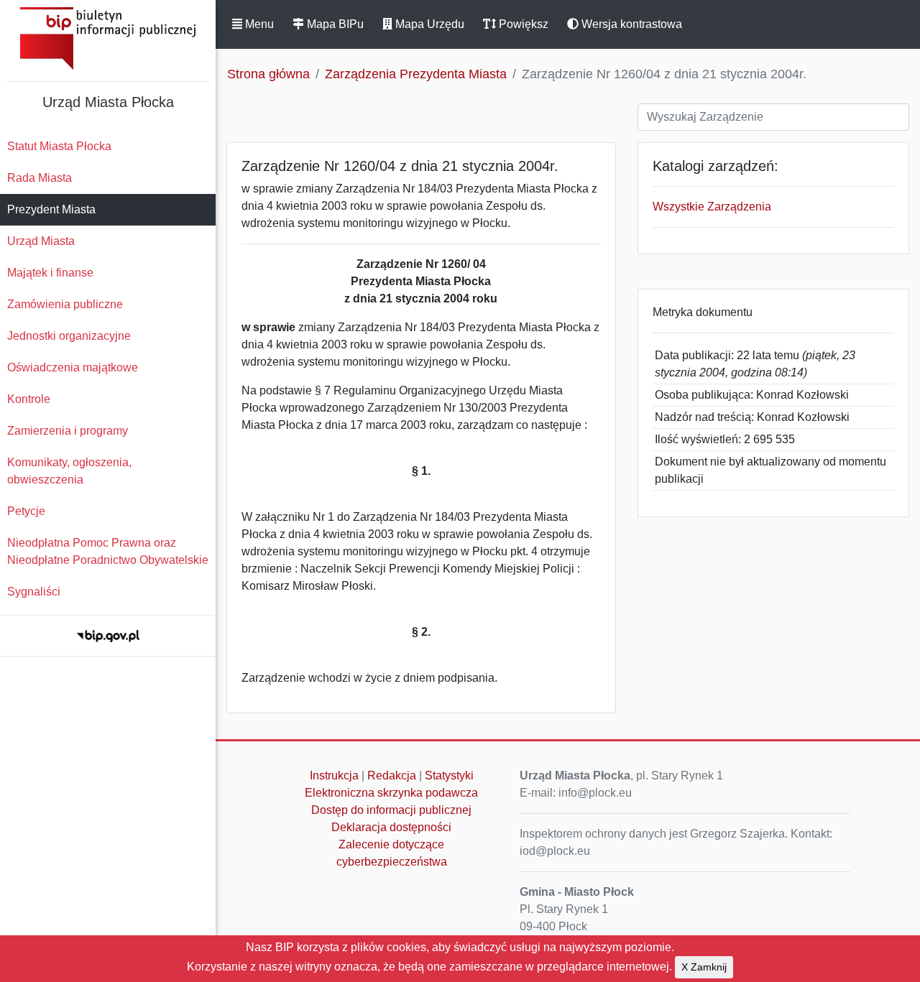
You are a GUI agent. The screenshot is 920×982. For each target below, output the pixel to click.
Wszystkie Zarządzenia (712, 206)
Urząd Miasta (41, 241)
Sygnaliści (33, 591)
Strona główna (268, 74)
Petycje (26, 511)
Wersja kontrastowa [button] (630, 24)
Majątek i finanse (50, 273)
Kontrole (28, 399)
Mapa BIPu (334, 24)
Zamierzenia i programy (67, 431)
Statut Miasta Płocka (59, 146)
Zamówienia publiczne (65, 304)
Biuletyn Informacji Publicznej (108, 38)
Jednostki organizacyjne (69, 336)
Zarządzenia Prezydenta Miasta (416, 74)
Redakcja (391, 775)
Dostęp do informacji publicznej (391, 810)
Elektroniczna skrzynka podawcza (391, 793)
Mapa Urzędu (428, 24)
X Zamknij (704, 967)
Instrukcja (334, 775)
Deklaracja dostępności (391, 827)
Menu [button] (258, 24)
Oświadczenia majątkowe (72, 367)
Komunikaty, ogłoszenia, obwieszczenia (69, 471)
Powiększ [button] (522, 24)
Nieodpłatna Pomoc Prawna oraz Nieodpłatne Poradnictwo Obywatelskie (107, 551)
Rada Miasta (39, 178)
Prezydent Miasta (51, 209)
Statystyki (449, 775)
